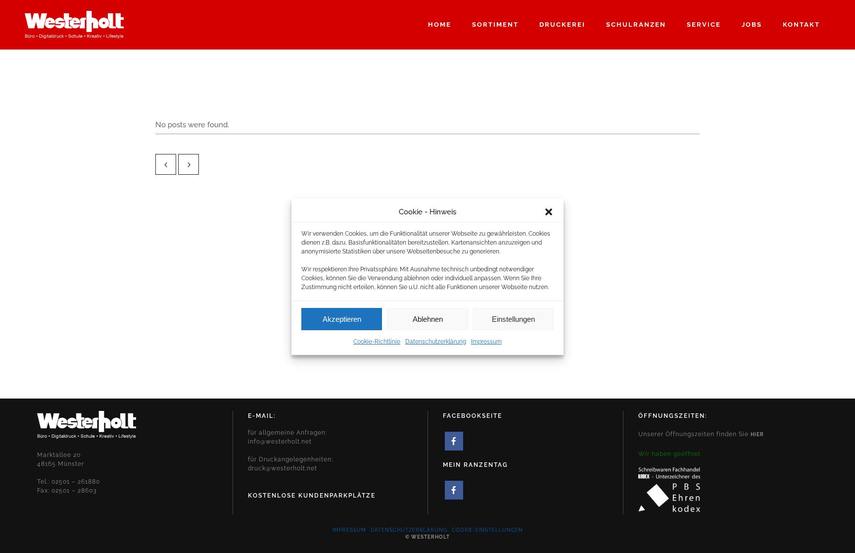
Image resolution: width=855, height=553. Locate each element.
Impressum (486, 341)
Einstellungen (513, 318)
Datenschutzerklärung (435, 341)
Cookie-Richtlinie (376, 341)
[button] (549, 212)
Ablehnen (428, 318)
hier (757, 434)
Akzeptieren (342, 318)
